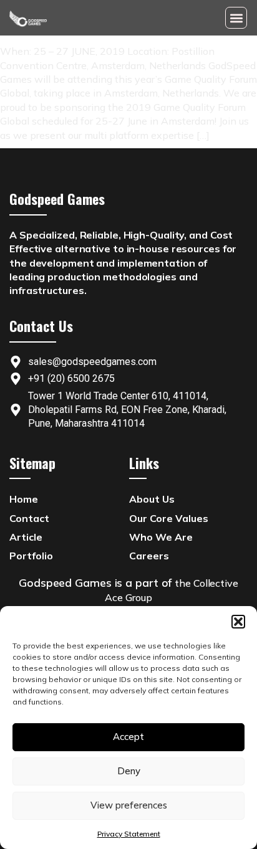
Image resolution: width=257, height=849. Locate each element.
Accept (128, 736)
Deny (128, 771)
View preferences (128, 805)
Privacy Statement (128, 833)
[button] (238, 621)
